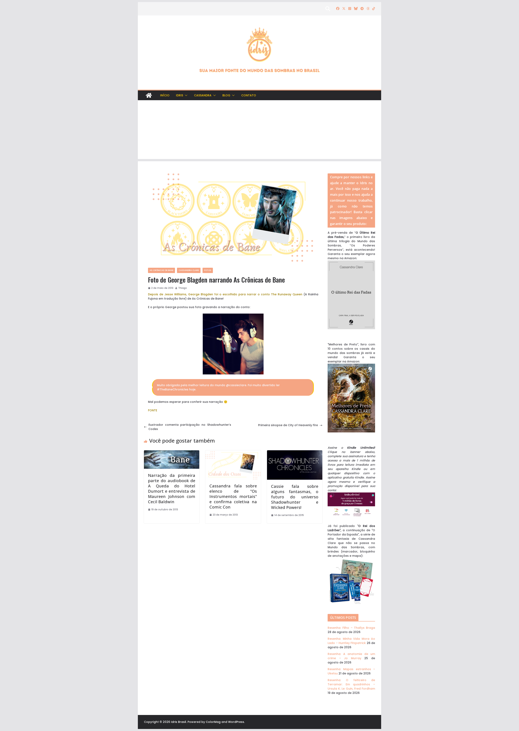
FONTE (152, 410)
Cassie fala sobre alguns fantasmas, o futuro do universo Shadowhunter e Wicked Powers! (294, 497)
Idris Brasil (178, 722)
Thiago (182, 288)
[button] (185, 95)
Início (164, 95)
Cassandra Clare (189, 270)
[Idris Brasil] (149, 95)
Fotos (207, 270)
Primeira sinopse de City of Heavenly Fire (288, 425)
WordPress (236, 722)
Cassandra (202, 95)
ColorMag (213, 722)
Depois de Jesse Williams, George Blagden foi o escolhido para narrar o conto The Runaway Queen (225, 294)
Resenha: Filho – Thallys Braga (351, 628)
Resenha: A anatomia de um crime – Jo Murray (351, 656)
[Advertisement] (259, 130)
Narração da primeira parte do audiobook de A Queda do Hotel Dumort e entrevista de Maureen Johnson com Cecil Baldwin (171, 488)
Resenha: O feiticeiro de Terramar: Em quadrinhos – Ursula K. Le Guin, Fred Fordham (351, 684)
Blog (226, 95)
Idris (179, 95)
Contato (248, 95)
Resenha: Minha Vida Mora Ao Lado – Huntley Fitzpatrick (351, 641)
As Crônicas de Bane (161, 270)
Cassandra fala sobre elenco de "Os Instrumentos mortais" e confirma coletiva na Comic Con (233, 496)
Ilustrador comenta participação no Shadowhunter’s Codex (189, 427)
